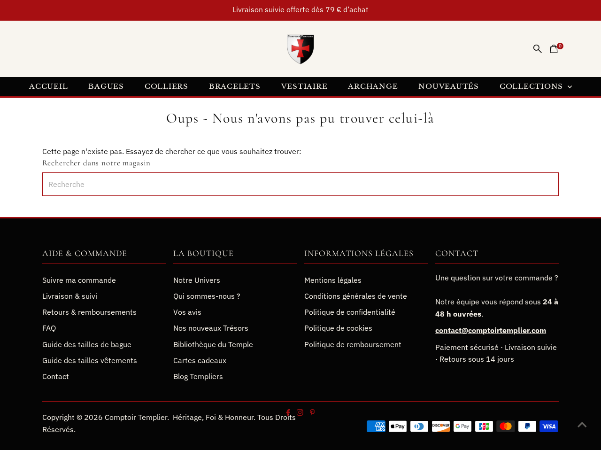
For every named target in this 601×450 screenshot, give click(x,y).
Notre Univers (196, 280)
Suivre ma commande (79, 280)
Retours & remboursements (89, 312)
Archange (373, 86)
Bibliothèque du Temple (213, 344)
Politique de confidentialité (349, 312)
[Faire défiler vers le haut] (582, 424)
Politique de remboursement (352, 344)
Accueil (48, 86)
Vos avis (187, 312)
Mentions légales (333, 280)
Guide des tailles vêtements (89, 360)
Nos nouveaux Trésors (210, 328)
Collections (532, 86)
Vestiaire (304, 86)
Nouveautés (448, 86)
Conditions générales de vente (355, 296)
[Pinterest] (312, 413)
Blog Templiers (198, 376)
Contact (55, 376)
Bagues (106, 86)
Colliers (166, 86)
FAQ (49, 328)
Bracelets (235, 86)
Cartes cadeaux (199, 360)
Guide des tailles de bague (86, 344)
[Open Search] (537, 49)
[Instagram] (299, 413)
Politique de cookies (338, 328)
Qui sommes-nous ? (206, 296)
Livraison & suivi (69, 296)
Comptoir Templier (136, 417)
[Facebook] (288, 413)
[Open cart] (554, 49)
